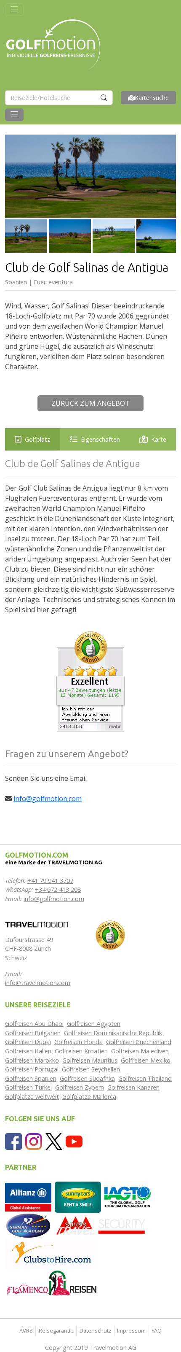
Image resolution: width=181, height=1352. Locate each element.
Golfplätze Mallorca (89, 1097)
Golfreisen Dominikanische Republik (113, 1033)
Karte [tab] (158, 439)
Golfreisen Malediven (140, 1051)
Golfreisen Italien (28, 1051)
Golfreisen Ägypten (93, 1024)
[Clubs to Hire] (51, 1253)
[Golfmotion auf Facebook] (13, 1141)
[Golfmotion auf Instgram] (33, 1141)
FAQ (157, 1330)
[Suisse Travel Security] (101, 1225)
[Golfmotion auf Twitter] (53, 1141)
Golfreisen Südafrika (87, 1078)
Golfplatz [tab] (37, 439)
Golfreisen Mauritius (89, 1060)
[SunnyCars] (78, 1197)
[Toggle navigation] (14, 9)
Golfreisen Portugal (32, 1069)
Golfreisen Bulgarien (33, 1033)
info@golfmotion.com (47, 798)
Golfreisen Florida (78, 1042)
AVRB (26, 1330)
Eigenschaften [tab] (100, 439)
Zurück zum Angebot (90, 403)
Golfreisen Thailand (145, 1078)
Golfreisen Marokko (32, 1060)
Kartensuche (152, 98)
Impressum (131, 1330)
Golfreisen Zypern (79, 1087)
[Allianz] (28, 1197)
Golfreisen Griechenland (138, 1042)
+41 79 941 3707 (50, 881)
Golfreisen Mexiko (145, 1060)
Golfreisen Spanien (30, 1078)
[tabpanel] (90, 536)
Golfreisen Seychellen (91, 1069)
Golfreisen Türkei (28, 1087)
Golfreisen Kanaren (133, 1087)
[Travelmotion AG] (36, 924)
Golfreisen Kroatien (81, 1051)
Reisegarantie (56, 1330)
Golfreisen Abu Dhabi (34, 1024)
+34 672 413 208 (58, 889)
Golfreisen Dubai (28, 1042)
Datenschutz (96, 1330)
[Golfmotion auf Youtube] (74, 1141)
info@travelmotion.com (37, 983)
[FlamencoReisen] (51, 1283)
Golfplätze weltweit (32, 1097)
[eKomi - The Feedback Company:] (110, 934)
